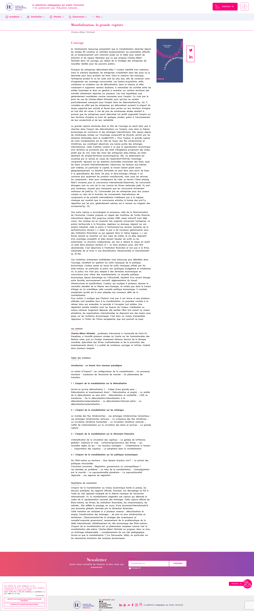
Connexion (245, 7)
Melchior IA (227, 7)
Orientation (36, 17)
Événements (78, 17)
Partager (191, 57)
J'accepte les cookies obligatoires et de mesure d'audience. (24, 600)
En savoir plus (40, 595)
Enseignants (136, 568)
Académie (14, 17)
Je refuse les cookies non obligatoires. (24, 604)
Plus (98, 17)
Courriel (131, 559)
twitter (191, 51)
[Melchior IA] (247, 583)
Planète (57, 17)
